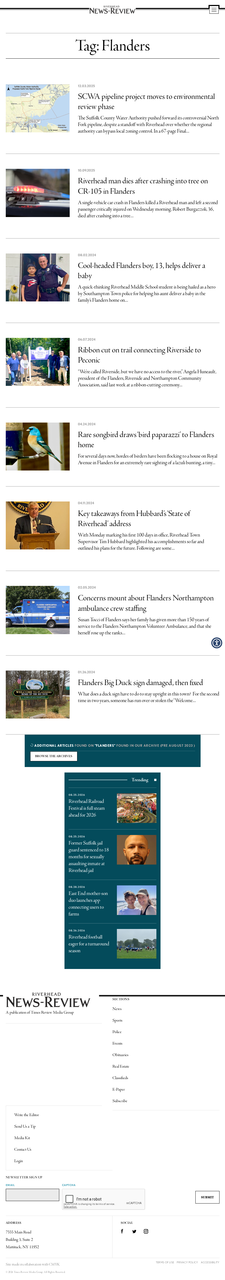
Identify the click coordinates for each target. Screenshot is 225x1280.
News (117, 1009)
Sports (117, 1020)
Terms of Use (165, 1262)
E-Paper (119, 1089)
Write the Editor (26, 1115)
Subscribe (120, 1101)
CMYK (54, 1264)
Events (117, 1043)
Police (117, 1032)
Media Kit (22, 1138)
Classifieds (120, 1078)
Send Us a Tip (25, 1126)
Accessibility (210, 1262)
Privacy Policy (187, 1262)
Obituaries (120, 1055)
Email (10, 1185)
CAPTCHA (69, 1185)
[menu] (214, 10)
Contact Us (22, 1149)
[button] (216, 642)
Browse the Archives (53, 756)
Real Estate (121, 1066)
